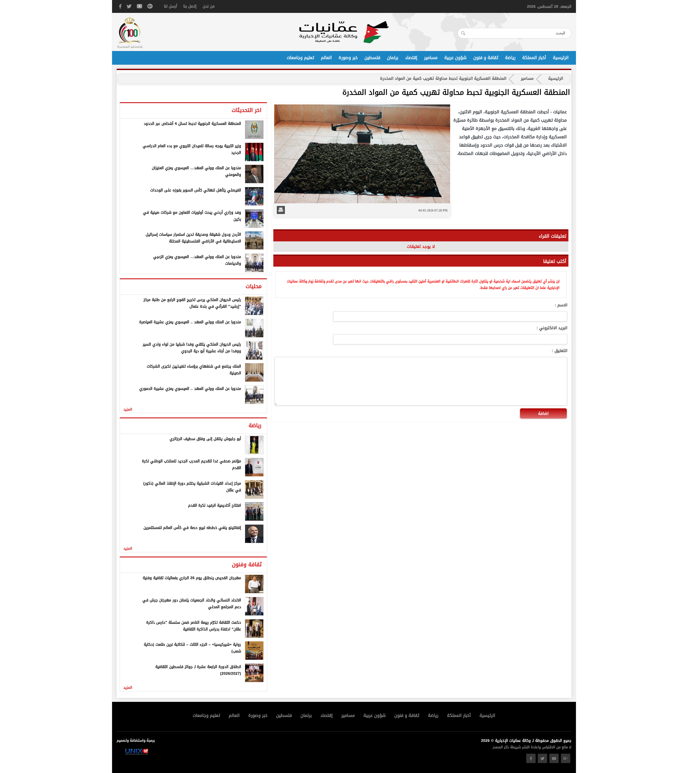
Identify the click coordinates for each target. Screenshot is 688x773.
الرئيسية (561, 57)
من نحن (209, 6)
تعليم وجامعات (300, 57)
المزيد (127, 409)
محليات (253, 286)
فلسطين (372, 57)
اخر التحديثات (246, 110)
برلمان (392, 57)
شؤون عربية (455, 57)
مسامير (431, 57)
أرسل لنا (170, 6)
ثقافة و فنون (485, 57)
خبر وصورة (348, 57)
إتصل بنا (189, 6)
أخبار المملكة (534, 57)
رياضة (510, 57)
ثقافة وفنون (246, 564)
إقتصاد (411, 57)
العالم (326, 57)
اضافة (543, 413)
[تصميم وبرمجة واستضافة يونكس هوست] (136, 753)
